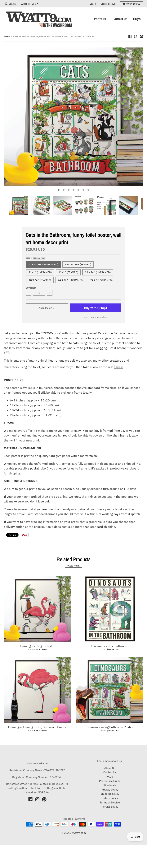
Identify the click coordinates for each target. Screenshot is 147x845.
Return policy (110, 798)
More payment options (95, 317)
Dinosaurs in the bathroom (109, 646)
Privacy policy (110, 789)
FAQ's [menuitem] (137, 19)
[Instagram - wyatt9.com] (135, 36)
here (118, 366)
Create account (108, 3)
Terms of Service (110, 802)
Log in (93, 3)
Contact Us (109, 772)
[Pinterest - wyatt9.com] (141, 36)
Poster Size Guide (110, 781)
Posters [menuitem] (100, 19)
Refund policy (109, 806)
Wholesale (110, 785)
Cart (133, 3)
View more (73, 565)
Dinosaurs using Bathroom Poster (110, 727)
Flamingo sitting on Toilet (37, 646)
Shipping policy (110, 793)
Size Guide (39, 258)
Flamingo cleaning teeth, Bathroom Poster (37, 727)
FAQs (110, 776)
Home (7, 36)
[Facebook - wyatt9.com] (130, 36)
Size (35, 258)
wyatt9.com (79, 833)
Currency (25, 3)
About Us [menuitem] (120, 19)
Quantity (31, 287)
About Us (109, 768)
